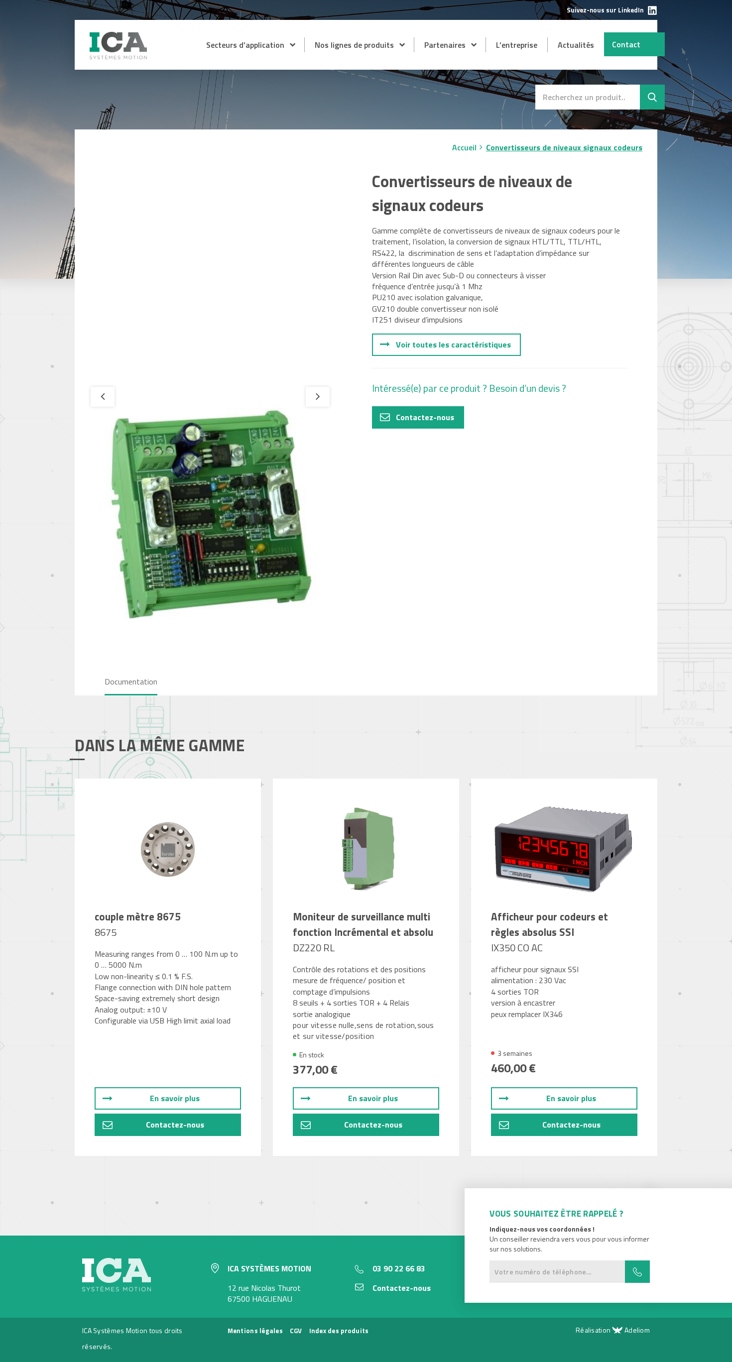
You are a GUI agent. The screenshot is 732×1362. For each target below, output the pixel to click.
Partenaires (445, 45)
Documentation (131, 681)
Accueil (464, 147)
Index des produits (339, 1331)
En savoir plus (175, 1098)
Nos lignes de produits (354, 45)
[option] (210, 515)
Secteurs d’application (245, 45)
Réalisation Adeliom (613, 1330)
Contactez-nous (425, 417)
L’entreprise (516, 45)
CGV (296, 1331)
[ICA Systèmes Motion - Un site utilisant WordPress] (119, 56)
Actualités (576, 45)
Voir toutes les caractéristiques (453, 344)
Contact (626, 44)
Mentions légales (255, 1331)
